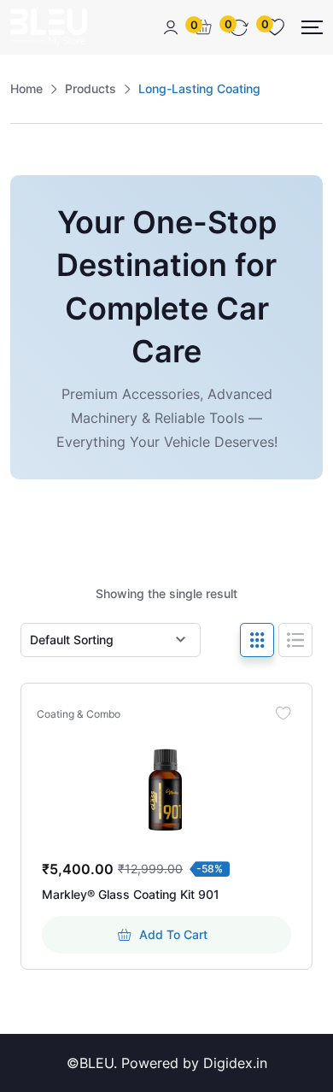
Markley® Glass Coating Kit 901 (130, 894)
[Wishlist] (282, 712)
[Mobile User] (171, 27)
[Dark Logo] (48, 27)
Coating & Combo (78, 714)
